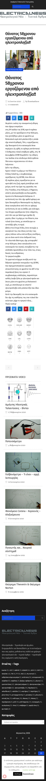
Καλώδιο (6, 674)
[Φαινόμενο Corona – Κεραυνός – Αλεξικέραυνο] (23, 499)
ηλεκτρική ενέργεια (22, 684)
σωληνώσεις (7, 705)
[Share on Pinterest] (26, 119)
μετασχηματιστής (18, 695)
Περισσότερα (28, 774)
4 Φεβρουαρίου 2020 (16, 445)
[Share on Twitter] (14, 119)
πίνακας (26, 698)
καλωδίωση (6, 691)
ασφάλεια (6, 681)
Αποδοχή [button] (18, 774)
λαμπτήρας (35, 691)
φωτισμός (6, 709)
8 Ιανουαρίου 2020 (16, 518)
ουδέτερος (17, 698)
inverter (5, 670)
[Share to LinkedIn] (20, 119)
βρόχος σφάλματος (27, 681)
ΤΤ (18, 674)
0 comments (13, 104)
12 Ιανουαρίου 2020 (16, 482)
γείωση (39, 681)
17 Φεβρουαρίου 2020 (17, 412)
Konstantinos (33, 101)
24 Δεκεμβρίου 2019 (16, 555)
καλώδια (16, 691)
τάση (16, 705)
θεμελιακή (32, 688)
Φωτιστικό (31, 674)
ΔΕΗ (33, 670)
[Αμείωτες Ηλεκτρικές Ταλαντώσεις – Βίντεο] (23, 392)
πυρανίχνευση (7, 702)
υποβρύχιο (23, 705)
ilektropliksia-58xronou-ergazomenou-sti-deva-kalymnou (22, 161)
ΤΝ (13, 674)
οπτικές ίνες (7, 698)
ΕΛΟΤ (40, 670)
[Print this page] (31, 119)
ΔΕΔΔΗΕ (26, 670)
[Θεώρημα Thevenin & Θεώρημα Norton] (23, 572)
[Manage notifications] (4, 776)
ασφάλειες (15, 681)
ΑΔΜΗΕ (18, 670)
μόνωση (39, 695)
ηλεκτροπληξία (8, 688)
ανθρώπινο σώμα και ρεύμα (11, 677)
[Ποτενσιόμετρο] (23, 429)
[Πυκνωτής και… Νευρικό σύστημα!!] (23, 535)
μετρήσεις (30, 695)
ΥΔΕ (23, 674)
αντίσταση (26, 677)
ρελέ (16, 702)
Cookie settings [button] (29, 770)
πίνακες (34, 698)
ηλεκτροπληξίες (21, 688)
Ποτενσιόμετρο (13, 441)
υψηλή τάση (34, 705)
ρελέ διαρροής (25, 702)
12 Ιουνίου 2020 (14, 101)
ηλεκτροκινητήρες (36, 684)
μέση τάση (6, 695)
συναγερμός (37, 702)
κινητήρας (25, 691)
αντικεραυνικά (38, 677)
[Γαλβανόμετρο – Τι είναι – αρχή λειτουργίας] (23, 462)
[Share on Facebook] (8, 119)
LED (11, 670)
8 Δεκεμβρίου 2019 (16, 592)
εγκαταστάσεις (8, 684)
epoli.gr (13, 304)
